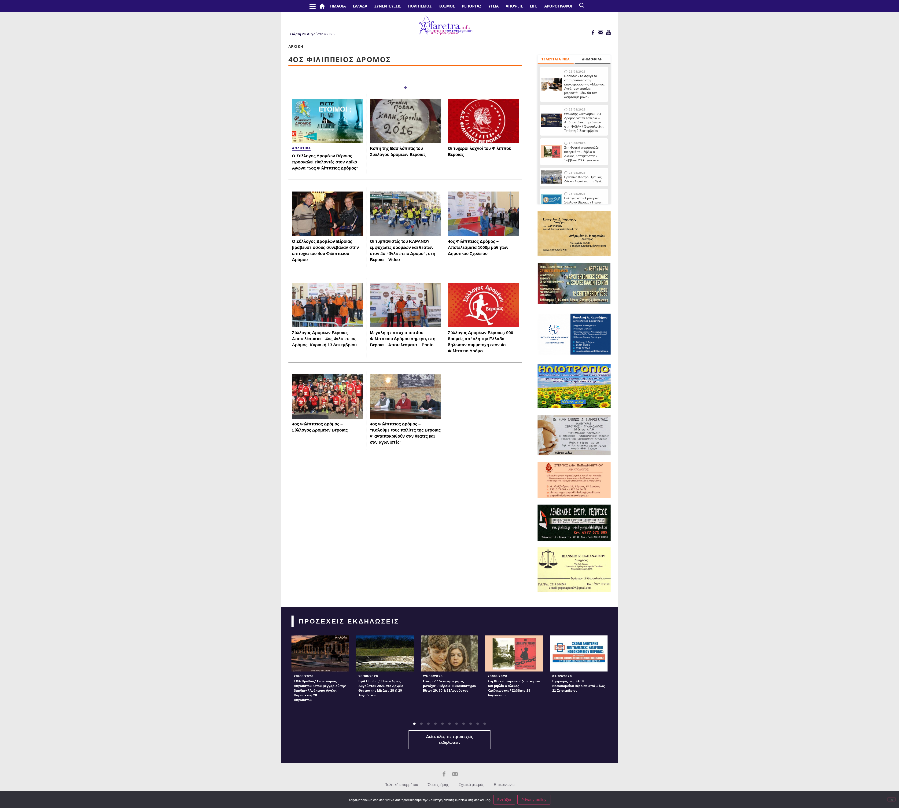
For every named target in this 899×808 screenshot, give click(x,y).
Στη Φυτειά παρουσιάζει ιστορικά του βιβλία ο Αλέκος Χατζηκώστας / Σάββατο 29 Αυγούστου (581, 154)
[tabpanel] (320, 670)
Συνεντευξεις (387, 6)
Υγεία (493, 6)
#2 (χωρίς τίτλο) (323, 6)
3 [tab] (428, 724)
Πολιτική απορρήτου (401, 785)
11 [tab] (484, 724)
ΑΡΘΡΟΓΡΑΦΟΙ (558, 6)
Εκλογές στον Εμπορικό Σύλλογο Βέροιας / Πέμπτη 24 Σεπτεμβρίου (584, 202)
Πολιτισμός (419, 6)
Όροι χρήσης (438, 785)
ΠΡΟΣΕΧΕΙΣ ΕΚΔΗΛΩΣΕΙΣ (349, 621)
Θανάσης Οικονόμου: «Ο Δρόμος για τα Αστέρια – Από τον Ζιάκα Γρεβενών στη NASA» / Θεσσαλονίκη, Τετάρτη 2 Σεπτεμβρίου (584, 122)
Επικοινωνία (504, 785)
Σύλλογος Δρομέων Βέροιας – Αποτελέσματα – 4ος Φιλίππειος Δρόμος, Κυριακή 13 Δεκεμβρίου (324, 338)
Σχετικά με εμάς (471, 785)
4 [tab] (435, 724)
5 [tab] (442, 724)
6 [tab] (449, 724)
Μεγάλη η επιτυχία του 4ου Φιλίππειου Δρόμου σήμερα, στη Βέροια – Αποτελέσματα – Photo (402, 338)
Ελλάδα (360, 6)
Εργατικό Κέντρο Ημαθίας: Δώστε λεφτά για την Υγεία (583, 179)
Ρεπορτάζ (471, 6)
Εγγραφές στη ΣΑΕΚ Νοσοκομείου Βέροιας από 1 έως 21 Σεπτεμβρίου (578, 685)
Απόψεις (514, 6)
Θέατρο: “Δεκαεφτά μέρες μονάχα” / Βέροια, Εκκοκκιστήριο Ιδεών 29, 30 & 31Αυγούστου (449, 685)
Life (533, 6)
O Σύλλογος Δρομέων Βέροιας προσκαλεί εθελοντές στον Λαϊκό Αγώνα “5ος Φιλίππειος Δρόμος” (325, 162)
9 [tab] (470, 724)
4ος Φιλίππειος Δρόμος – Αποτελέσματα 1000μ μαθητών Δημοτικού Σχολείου (478, 247)
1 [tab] (405, 87)
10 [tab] (477, 724)
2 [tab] (421, 724)
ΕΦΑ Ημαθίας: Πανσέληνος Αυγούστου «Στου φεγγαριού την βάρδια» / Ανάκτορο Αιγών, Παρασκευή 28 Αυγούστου (320, 690)
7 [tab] (456, 724)
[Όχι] (891, 799)
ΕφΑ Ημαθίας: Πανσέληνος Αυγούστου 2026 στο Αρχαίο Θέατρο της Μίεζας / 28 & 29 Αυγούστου (380, 688)
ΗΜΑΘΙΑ (338, 6)
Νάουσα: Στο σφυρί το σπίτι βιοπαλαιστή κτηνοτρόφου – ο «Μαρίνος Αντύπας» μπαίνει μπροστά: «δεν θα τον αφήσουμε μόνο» (584, 86)
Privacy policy (533, 799)
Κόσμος (446, 6)
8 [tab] (463, 724)
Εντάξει (504, 799)
